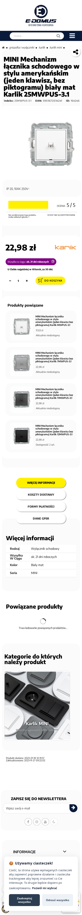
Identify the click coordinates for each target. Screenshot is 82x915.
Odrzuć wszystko (57, 900)
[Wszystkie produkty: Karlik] (65, 247)
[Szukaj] (58, 36)
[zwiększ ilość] (26, 281)
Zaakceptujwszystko (24, 900)
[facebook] (28, 821)
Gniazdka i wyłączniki (21, 47)
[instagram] (36, 821)
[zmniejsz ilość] (10, 281)
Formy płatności (41, 506)
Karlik (42, 47)
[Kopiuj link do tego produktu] (76, 52)
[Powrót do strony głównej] (3, 47)
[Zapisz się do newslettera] (73, 808)
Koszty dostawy (41, 494)
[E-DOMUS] (41, 15)
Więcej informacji (41, 482)
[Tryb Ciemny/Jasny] (54, 821)
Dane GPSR (41, 518)
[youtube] (45, 821)
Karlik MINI (56, 47)
